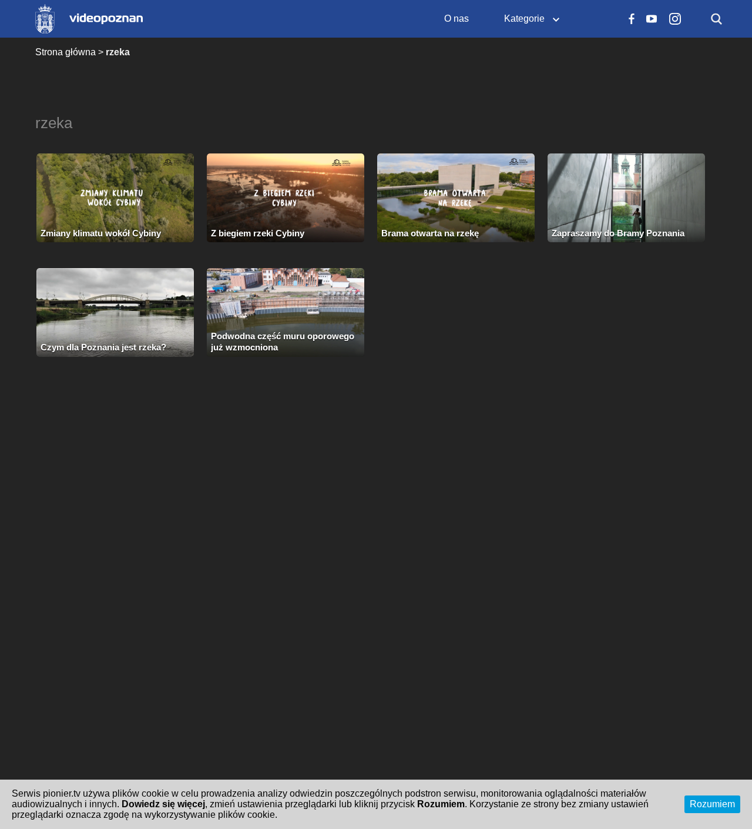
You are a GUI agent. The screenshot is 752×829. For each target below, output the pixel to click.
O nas (456, 19)
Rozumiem (712, 804)
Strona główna (65, 52)
